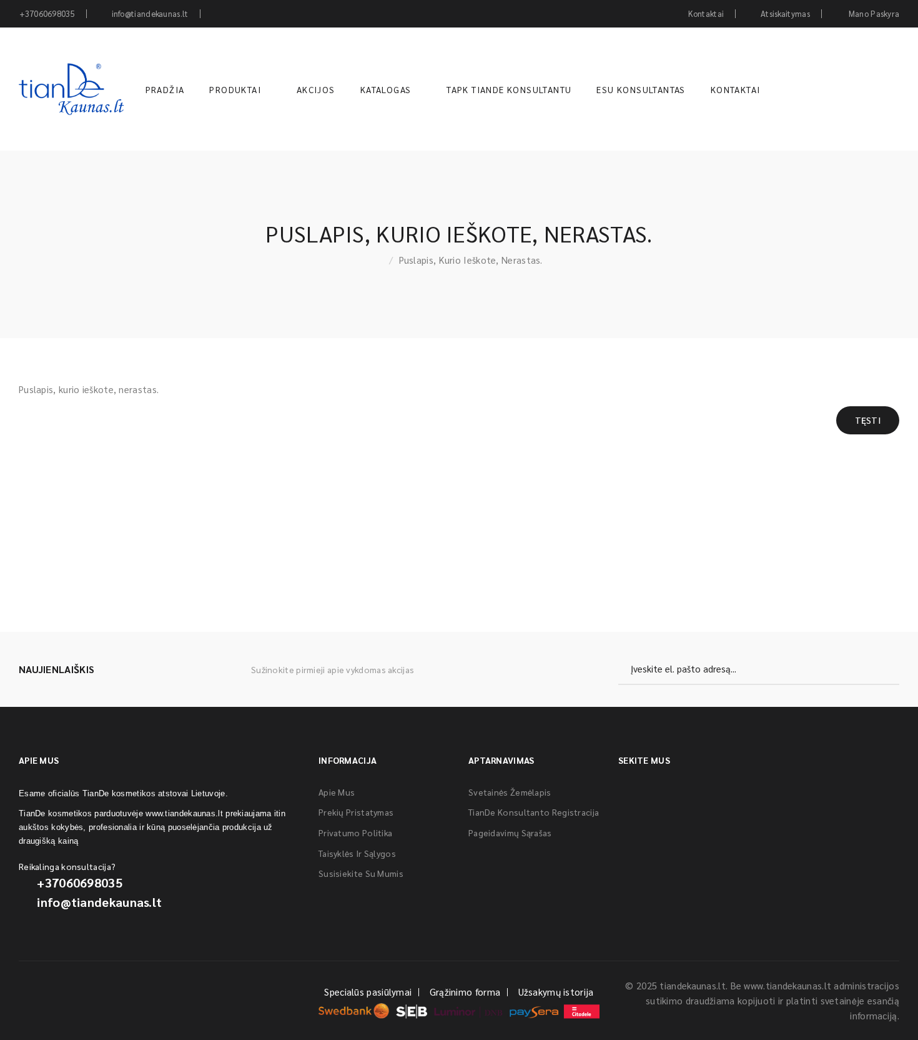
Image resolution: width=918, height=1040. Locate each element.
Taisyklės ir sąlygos (357, 853)
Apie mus (336, 792)
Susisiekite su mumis (360, 873)
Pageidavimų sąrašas (510, 832)
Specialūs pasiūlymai (368, 992)
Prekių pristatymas (355, 812)
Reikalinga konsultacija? (67, 866)
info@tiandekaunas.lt (99, 902)
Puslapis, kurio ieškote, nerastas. (471, 260)
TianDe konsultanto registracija (533, 812)
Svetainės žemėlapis (509, 792)
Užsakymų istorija (556, 992)
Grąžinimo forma (465, 992)
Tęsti (868, 420)
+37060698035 (79, 882)
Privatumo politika (355, 832)
